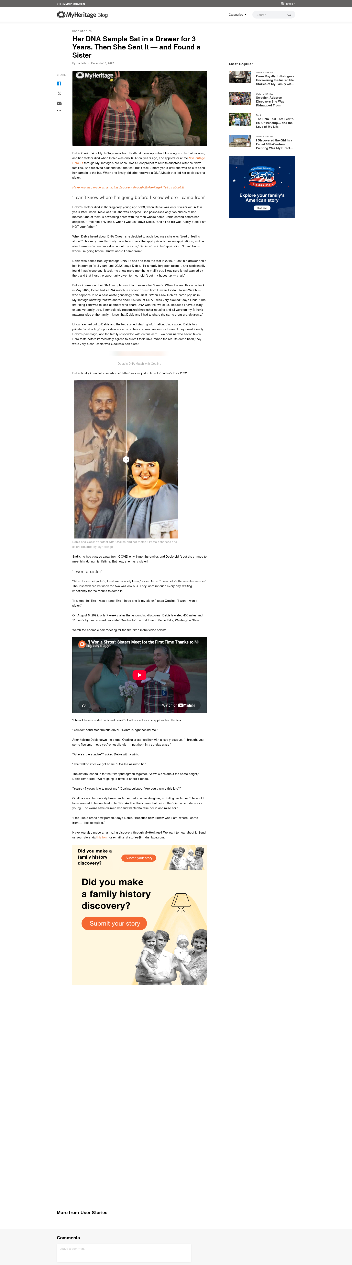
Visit (71, 3)
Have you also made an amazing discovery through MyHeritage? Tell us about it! (128, 187)
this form (102, 837)
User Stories (82, 31)
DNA (258, 115)
